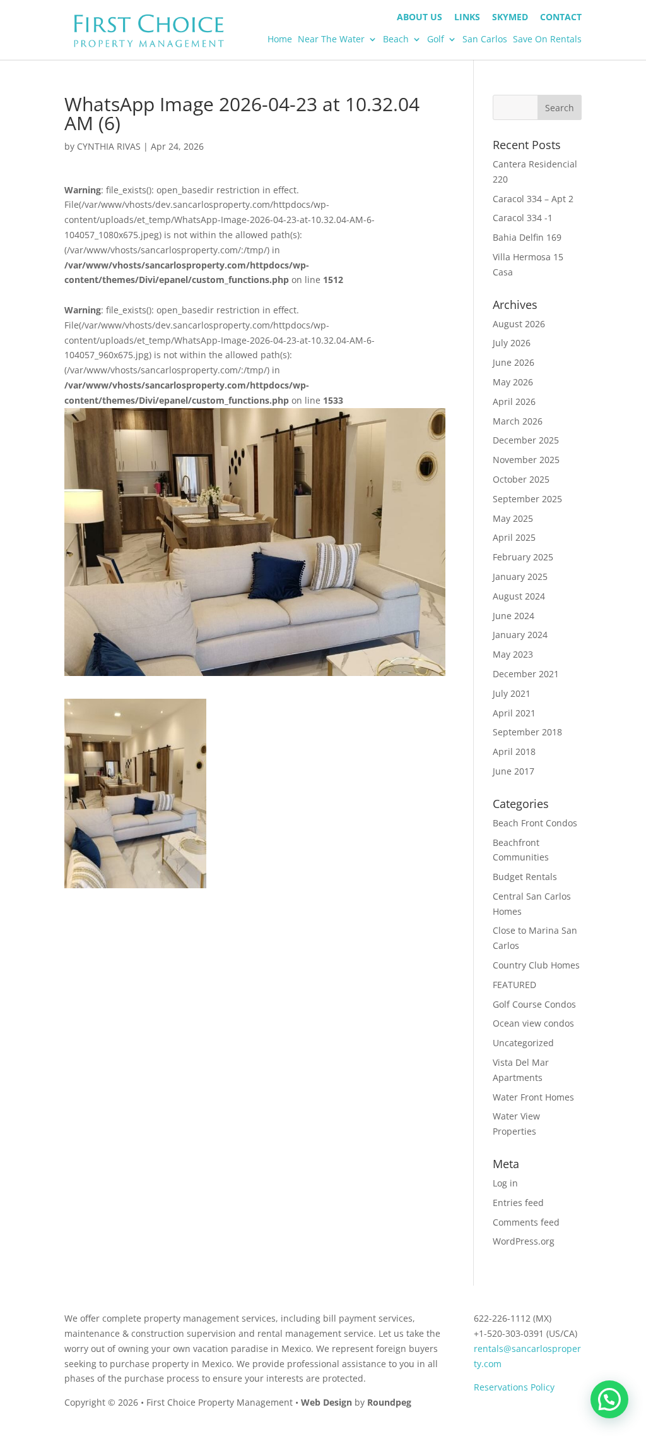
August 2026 (519, 324)
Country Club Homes (536, 965)
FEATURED (514, 985)
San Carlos (484, 40)
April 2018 (514, 751)
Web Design (326, 1402)
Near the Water (331, 40)
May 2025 (513, 518)
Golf (435, 40)
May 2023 (513, 654)
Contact (561, 18)
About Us (419, 18)
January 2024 (520, 635)
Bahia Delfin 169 (527, 237)
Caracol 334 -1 (523, 218)
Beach (396, 40)
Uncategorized (523, 1043)
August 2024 (519, 596)
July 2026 (512, 343)
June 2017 (513, 771)
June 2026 (513, 362)
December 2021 (526, 674)
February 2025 (523, 557)
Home (279, 40)
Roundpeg (389, 1402)
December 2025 (526, 440)
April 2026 (514, 401)
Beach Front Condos (535, 823)
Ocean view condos (533, 1023)
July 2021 (512, 693)
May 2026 (513, 382)
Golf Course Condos (534, 1004)
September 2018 (527, 732)
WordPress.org (524, 1241)
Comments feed (526, 1222)
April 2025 (514, 537)
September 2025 (527, 499)
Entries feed (518, 1203)
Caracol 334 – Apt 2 (533, 199)
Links (467, 18)
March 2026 (518, 421)
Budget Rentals (525, 877)
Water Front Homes (533, 1097)
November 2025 (526, 460)
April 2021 (514, 713)
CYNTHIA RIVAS (109, 146)
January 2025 (520, 576)
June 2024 (513, 616)
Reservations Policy (514, 1387)
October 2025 (521, 479)
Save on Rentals (547, 40)
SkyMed (510, 18)
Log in (505, 1183)
